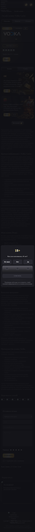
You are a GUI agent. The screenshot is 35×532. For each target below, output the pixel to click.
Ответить (17, 276)
